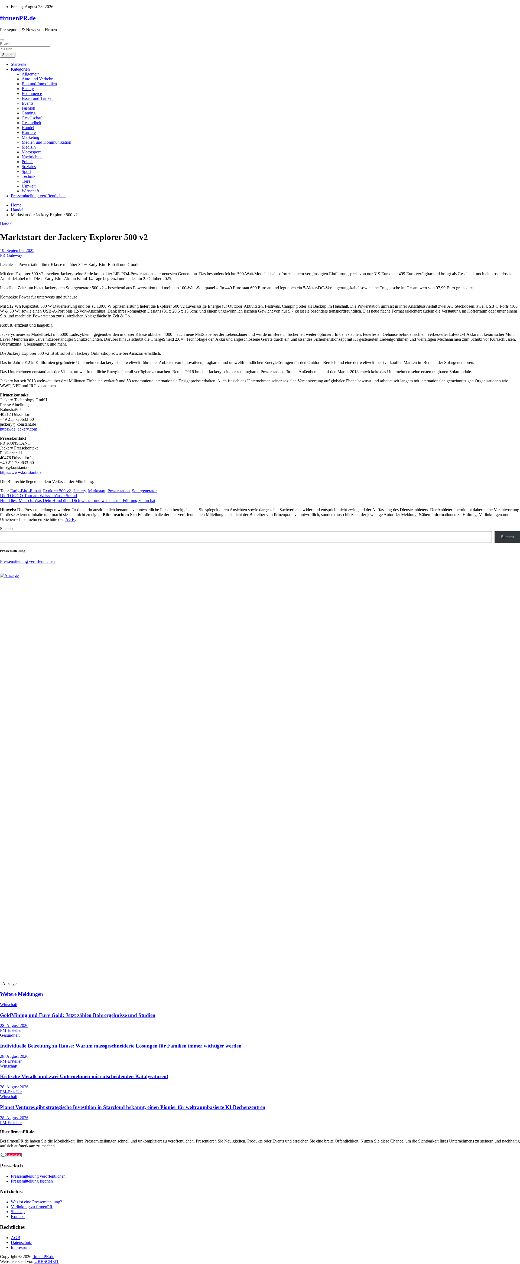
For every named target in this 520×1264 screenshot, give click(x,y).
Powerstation (119, 490)
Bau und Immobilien (39, 83)
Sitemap (18, 1211)
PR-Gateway (11, 255)
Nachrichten (32, 157)
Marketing (30, 137)
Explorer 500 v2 (57, 490)
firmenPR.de (18, 18)
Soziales (29, 166)
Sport (26, 171)
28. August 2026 (14, 1025)
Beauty (28, 88)
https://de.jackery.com (18, 429)
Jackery (79, 490)
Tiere (26, 181)
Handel (28, 127)
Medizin (29, 147)
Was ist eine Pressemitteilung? (36, 1202)
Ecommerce (32, 93)
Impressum (20, 1247)
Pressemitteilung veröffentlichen (38, 195)
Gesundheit (31, 122)
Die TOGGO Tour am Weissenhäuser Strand (38, 495)
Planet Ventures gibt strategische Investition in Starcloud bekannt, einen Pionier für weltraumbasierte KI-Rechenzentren (132, 1107)
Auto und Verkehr (37, 79)
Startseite (18, 64)
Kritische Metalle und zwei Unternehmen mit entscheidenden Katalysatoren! (84, 1076)
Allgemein (31, 74)
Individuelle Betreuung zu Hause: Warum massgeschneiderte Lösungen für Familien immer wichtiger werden (121, 1046)
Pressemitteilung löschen (32, 1181)
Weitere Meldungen (21, 994)
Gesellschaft (32, 118)
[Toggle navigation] (2, 40)
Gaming (28, 113)
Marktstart (96, 490)
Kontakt (18, 1216)
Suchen (6, 528)
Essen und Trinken (38, 98)
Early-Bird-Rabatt (25, 490)
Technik (28, 176)
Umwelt (28, 186)
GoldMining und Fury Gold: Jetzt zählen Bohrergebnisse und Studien (77, 1015)
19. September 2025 (17, 250)
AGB (70, 519)
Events (27, 103)
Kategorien (20, 69)
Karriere (29, 132)
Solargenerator (144, 490)
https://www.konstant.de (20, 472)
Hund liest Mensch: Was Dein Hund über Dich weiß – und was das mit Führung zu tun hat (77, 500)
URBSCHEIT (46, 1261)
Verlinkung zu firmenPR (32, 1206)
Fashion (28, 108)
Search (6, 43)
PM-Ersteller (11, 1030)
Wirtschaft (30, 191)
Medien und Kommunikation (46, 142)
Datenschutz (21, 1242)
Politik (27, 161)
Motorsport (31, 152)
